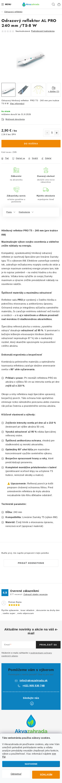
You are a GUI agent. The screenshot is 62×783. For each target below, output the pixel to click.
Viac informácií (17, 103)
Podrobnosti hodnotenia (43, 31)
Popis (9, 212)
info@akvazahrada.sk (34, 680)
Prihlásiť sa (48, 645)
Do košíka (31, 143)
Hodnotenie (24, 212)
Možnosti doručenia (15, 119)
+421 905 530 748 (33, 685)
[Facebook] (32, 703)
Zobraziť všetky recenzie (36, 594)
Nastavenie (31, 764)
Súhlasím (46, 774)
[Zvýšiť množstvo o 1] (56, 132)
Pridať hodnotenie (31, 563)
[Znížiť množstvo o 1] (47, 132)
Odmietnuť (16, 774)
